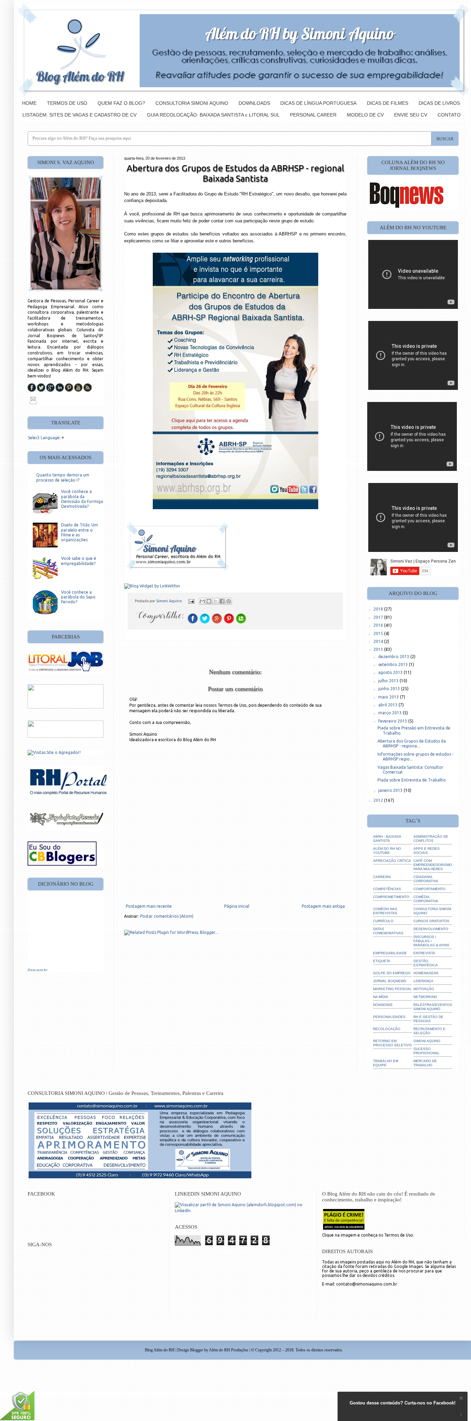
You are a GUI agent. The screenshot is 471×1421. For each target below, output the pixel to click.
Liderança (423, 981)
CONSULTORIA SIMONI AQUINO (192, 103)
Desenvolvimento (430, 929)
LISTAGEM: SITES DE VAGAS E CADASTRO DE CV (79, 115)
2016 (378, 625)
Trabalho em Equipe (385, 1063)
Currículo (383, 921)
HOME (29, 103)
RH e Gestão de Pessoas (428, 1019)
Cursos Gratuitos (431, 921)
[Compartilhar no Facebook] (222, 601)
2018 (378, 609)
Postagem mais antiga (323, 906)
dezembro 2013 (394, 656)
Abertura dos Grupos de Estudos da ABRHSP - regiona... (412, 743)
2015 (378, 633)
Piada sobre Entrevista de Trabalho (412, 780)
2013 (378, 649)
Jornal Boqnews (389, 981)
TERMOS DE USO (67, 103)
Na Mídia (380, 997)
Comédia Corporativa (425, 899)
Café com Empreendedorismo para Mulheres (432, 865)
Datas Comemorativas (388, 931)
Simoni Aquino (169, 601)
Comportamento (429, 889)
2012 (378, 800)
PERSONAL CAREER (313, 115)
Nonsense (383, 1005)
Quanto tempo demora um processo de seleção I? (62, 477)
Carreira (382, 877)
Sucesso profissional (426, 1051)
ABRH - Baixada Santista (387, 839)
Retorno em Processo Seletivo (392, 1043)
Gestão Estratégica (425, 963)
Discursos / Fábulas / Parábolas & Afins (431, 941)
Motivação (423, 989)
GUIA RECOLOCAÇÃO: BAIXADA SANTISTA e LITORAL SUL (213, 115)
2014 (378, 641)
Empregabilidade (390, 953)
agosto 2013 (391, 672)
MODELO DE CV (365, 115)
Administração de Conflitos (430, 839)
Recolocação (386, 1029)
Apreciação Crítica (392, 861)
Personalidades (389, 1017)
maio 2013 (389, 697)
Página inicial (236, 906)
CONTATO (449, 115)
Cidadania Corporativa (425, 879)
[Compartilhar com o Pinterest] (228, 601)
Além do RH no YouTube (387, 851)
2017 (378, 617)
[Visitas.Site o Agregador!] (54, 752)
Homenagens (426, 973)
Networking (425, 997)
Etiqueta (381, 961)
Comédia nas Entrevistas (385, 911)
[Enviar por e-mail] (202, 601)
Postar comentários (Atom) (166, 916)
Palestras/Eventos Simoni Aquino (432, 1007)
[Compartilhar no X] (215, 601)
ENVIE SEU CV (410, 115)
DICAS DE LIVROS (439, 103)
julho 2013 (389, 680)
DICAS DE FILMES (387, 103)
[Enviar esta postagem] (191, 601)
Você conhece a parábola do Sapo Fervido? (78, 597)
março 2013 (390, 712)
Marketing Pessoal (392, 989)
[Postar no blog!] (209, 601)
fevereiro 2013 (393, 721)
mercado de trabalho (425, 1063)
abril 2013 (388, 705)
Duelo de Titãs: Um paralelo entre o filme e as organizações (79, 532)
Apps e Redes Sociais (426, 851)
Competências (387, 889)
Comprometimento (391, 897)
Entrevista (424, 953)
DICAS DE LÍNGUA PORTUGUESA (318, 103)
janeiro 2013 (391, 790)
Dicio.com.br (38, 970)
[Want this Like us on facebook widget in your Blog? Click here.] (461, 1415)
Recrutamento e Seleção (429, 1031)
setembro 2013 (393, 664)
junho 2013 (389, 688)
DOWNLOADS (254, 103)
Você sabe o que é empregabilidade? (78, 560)
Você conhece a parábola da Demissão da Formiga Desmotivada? (82, 498)
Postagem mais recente (149, 906)
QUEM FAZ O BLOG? (121, 103)
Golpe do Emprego (392, 973)
